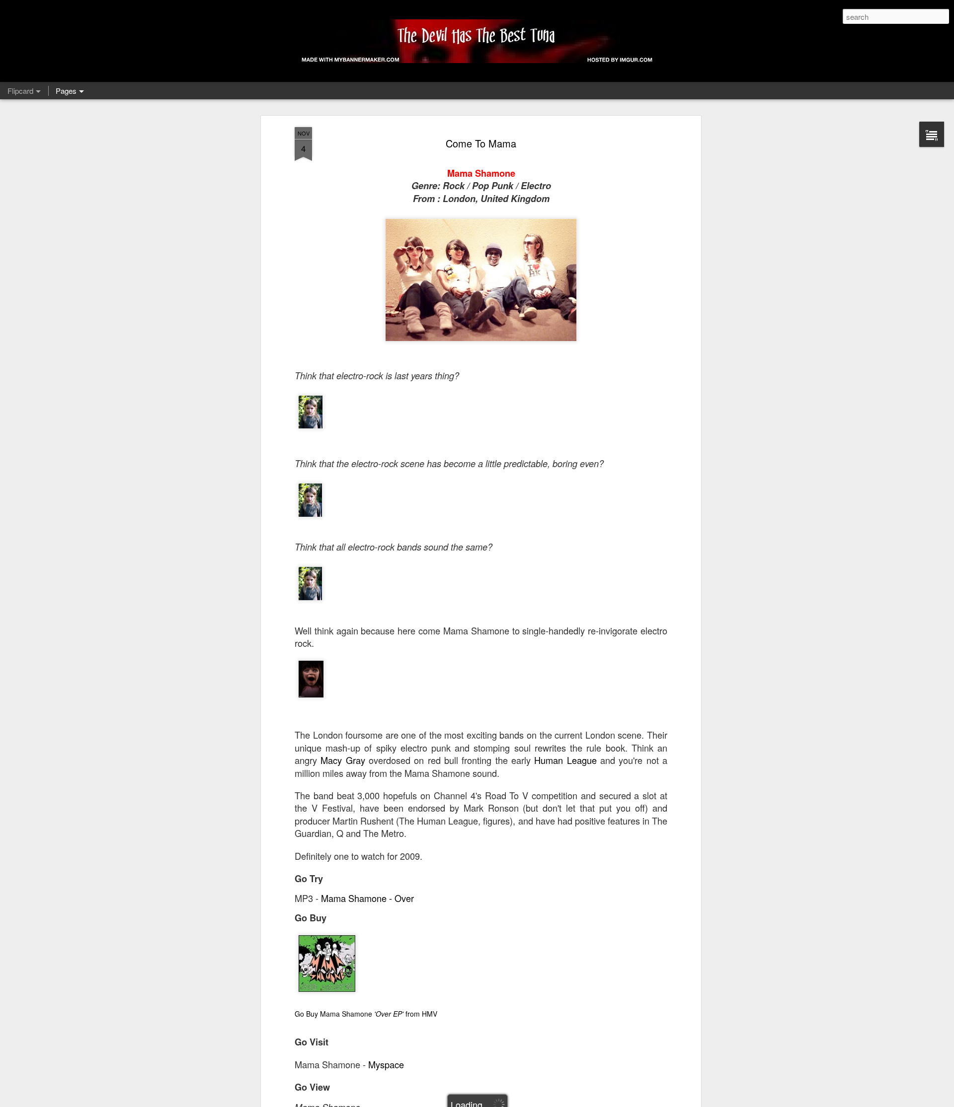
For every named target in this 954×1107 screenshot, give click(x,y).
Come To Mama (481, 143)
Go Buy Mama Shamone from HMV (366, 1014)
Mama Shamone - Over (367, 898)
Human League (565, 760)
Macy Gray (342, 760)
